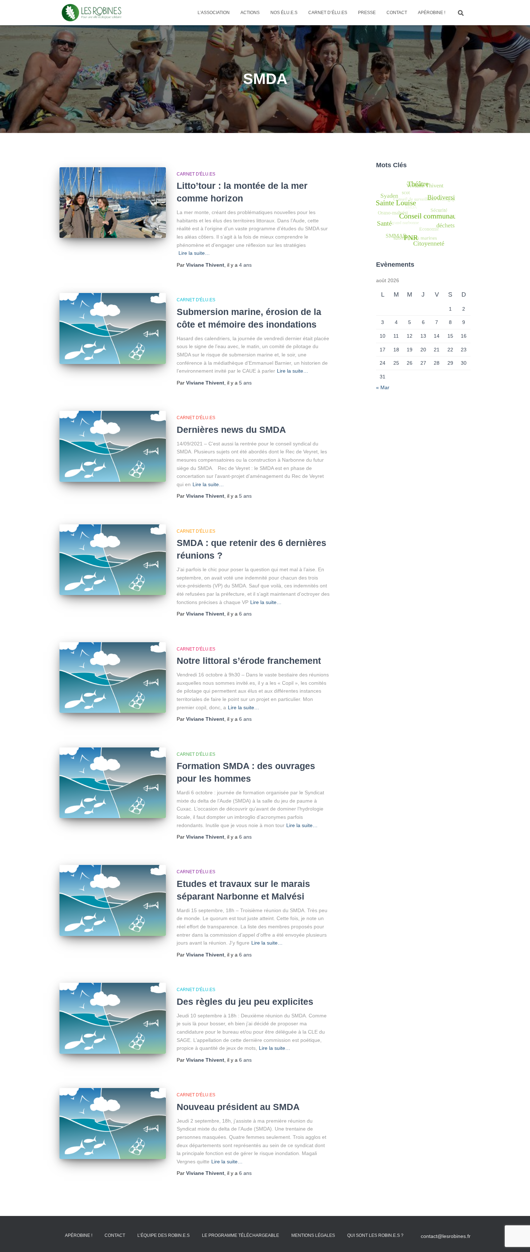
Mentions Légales (313, 1235)
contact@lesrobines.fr (446, 1236)
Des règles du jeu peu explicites (245, 1001)
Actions (250, 12)
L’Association (214, 12)
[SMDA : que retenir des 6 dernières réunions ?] (112, 559)
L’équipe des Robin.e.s (163, 1235)
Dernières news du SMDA (231, 430)
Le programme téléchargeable (240, 1235)
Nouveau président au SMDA (238, 1107)
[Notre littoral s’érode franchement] (112, 677)
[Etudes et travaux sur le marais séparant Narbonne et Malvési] (112, 900)
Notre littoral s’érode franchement (249, 661)
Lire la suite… (194, 253)
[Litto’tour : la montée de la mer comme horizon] (112, 202)
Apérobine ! (431, 12)
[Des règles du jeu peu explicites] (112, 1018)
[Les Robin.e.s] (91, 13)
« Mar (382, 387)
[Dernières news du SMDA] (112, 446)
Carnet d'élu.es (196, 174)
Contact (397, 12)
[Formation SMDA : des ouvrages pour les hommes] (112, 782)
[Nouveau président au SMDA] (112, 1123)
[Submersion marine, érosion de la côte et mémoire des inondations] (112, 328)
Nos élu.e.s (283, 12)
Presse (367, 12)
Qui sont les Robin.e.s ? (375, 1235)
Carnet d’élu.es (327, 12)
